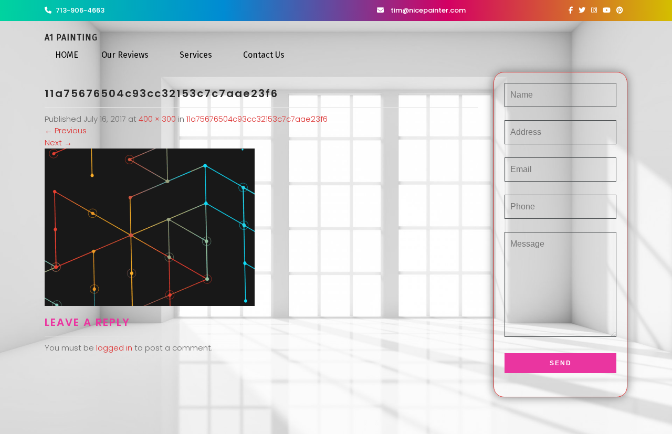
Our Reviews (125, 55)
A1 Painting (71, 38)
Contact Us (264, 55)
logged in (114, 347)
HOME (66, 55)
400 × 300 (157, 118)
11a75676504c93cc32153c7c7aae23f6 (257, 118)
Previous (66, 130)
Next (58, 142)
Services (196, 55)
